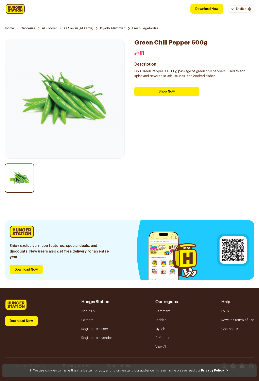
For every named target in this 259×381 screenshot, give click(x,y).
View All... (161, 346)
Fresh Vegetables (145, 28)
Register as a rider (94, 329)
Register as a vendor (96, 338)
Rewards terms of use (237, 320)
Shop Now (167, 91)
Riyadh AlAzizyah (112, 28)
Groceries (28, 28)
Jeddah (160, 320)
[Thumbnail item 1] (19, 178)
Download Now (207, 9)
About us (88, 311)
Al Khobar (49, 28)
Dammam (162, 311)
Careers (87, 320)
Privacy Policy (212, 370)
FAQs (225, 311)
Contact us (229, 329)
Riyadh (160, 329)
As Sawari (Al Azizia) (78, 28)
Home (9, 28)
